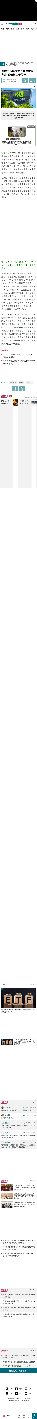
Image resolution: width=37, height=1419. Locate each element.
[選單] (2, 24)
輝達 (3, 153)
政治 (2, 29)
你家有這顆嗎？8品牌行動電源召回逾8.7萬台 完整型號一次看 (6, 402)
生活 (27, 29)
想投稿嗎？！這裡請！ (18, 1371)
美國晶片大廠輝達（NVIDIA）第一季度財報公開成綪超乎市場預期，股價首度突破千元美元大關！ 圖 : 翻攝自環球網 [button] (18, 116)
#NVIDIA (13, 382)
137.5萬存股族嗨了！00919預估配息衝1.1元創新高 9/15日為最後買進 (18, 265)
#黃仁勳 (29, 382)
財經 (12, 29)
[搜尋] (35, 24)
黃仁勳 (21, 324)
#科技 (5, 382)
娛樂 (32, 29)
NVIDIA (10, 153)
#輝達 (21, 382)
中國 (22, 29)
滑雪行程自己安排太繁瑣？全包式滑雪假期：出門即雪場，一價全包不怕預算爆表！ (25, 402)
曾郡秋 (9, 79)
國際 (7, 29)
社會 (17, 29)
